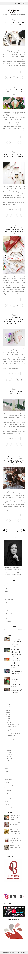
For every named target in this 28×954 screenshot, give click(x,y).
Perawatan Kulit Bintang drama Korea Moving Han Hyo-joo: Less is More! (16, 691)
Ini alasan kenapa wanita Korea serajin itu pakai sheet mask (16, 671)
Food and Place (8, 594)
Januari (9, 758)
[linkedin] (19, 3)
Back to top (21, 952)
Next (22, 38)
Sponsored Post (8, 613)
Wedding (6, 618)
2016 (7, 760)
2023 (7, 708)
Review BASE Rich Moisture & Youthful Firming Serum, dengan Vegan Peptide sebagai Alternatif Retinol (16, 662)
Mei (8, 750)
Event (14, 453)
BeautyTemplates (10, 952)
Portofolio (6, 610)
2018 (7, 718)
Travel (6, 616)
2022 (7, 710)
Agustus (9, 748)
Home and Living (8, 599)
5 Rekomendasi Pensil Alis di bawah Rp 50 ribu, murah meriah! (14, 229)
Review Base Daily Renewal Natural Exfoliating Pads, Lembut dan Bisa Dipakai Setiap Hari (15, 681)
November (10, 742)
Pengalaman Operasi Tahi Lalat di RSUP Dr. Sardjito (15, 817)
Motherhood (7, 605)
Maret (8, 754)
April (8, 752)
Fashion (6, 591)
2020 (7, 714)
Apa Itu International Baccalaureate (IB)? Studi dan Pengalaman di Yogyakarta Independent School (16, 641)
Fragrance (7, 596)
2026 (7, 704)
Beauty (14, 20)
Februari (9, 756)
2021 (7, 712)
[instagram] (15, 3)
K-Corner (6, 602)
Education (6, 585)
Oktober (9, 744)
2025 (7, 706)
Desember (9, 722)
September (10, 746)
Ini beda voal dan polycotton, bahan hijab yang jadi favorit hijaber (16, 840)
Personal (6, 607)
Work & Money (8, 621)
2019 (7, 716)
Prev (5, 38)
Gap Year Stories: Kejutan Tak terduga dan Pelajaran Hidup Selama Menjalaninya (16, 652)
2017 (7, 720)
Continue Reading (14, 72)
